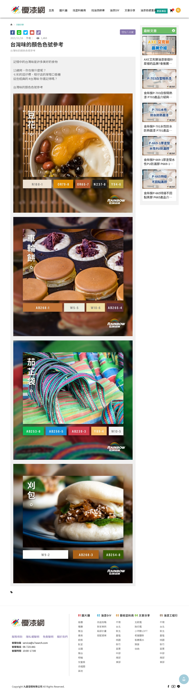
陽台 (80, 653)
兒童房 (81, 662)
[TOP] (183, 679)
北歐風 (138, 622)
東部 (118, 662)
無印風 (138, 626)
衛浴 (80, 631)
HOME (28, 9)
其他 (80, 671)
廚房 (80, 640)
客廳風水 (139, 640)
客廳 (80, 622)
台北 (118, 626)
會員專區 (161, 11)
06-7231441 (29, 646)
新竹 (118, 644)
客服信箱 (16, 642)
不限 (118, 622)
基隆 (118, 635)
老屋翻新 (139, 635)
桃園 (118, 640)
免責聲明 (48, 636)
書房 (80, 635)
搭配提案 (101, 635)
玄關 (80, 648)
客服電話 (16, 646)
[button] (177, 10)
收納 (137, 648)
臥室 (80, 644)
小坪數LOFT (141, 631)
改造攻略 (101, 622)
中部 (118, 653)
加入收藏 (129, 32)
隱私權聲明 (32, 636)
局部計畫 (101, 631)
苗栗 (118, 648)
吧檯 (80, 657)
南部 (118, 657)
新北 (118, 631)
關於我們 (62, 636)
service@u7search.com (35, 642)
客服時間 (16, 650)
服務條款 (17, 636)
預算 (137, 644)
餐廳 (80, 626)
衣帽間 (81, 666)
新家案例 (101, 626)
